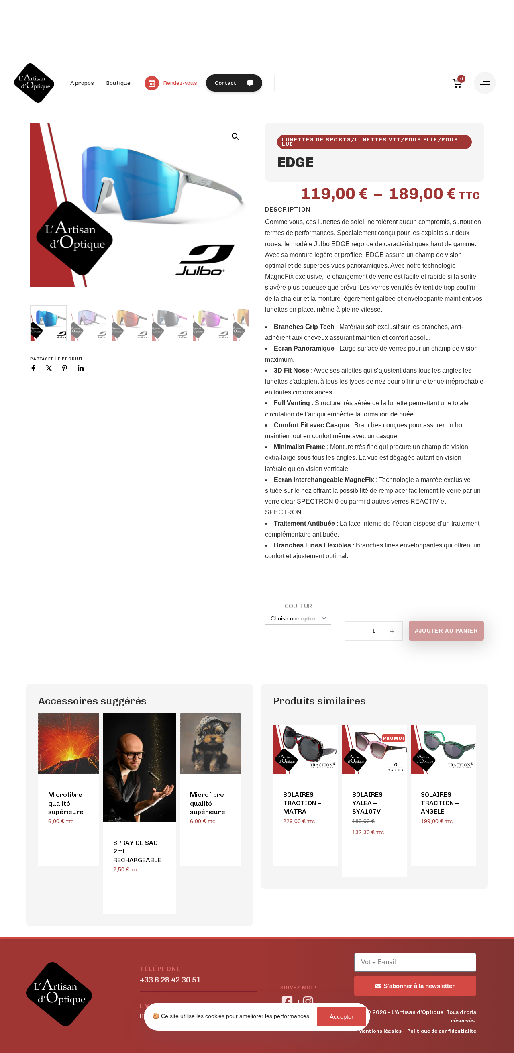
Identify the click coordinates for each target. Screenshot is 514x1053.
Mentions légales (380, 1031)
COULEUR (298, 606)
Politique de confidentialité (441, 1031)
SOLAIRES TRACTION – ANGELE (440, 803)
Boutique (118, 83)
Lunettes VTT (378, 140)
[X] (49, 368)
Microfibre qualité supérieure (66, 803)
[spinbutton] (374, 631)
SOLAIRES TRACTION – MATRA (302, 803)
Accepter (341, 1016)
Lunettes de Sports (316, 140)
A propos (82, 83)
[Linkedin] (81, 368)
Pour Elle (421, 140)
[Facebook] (33, 368)
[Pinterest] (64, 368)
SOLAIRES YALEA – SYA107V (367, 803)
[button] (485, 83)
